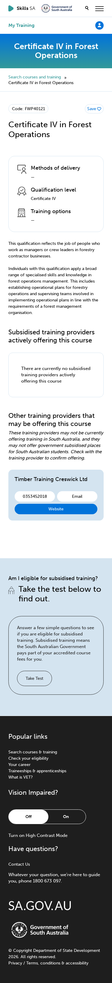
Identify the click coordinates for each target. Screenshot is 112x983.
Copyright (22, 950)
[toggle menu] (99, 8)
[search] (87, 8)
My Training (21, 25)
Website (56, 509)
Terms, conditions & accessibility (57, 963)
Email (77, 496)
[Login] (99, 25)
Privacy (15, 963)
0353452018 (35, 496)
